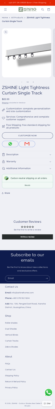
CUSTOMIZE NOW (27, 136)
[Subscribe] (47, 278)
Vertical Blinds (11, 335)
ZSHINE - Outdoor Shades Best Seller (26, 403)
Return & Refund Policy (15, 382)
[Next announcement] (50, 3)
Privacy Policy (11, 388)
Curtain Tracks (11, 341)
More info (27, 185)
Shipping (5, 102)
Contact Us (10, 370)
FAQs (7, 364)
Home (5, 18)
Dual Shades (11, 329)
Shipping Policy (12, 376)
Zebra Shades (11, 347)
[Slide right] (33, 82)
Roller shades (11, 323)
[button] (5, 9)
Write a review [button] (27, 237)
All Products (17, 18)
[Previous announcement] (5, 3)
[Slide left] (22, 82)
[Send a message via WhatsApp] (48, 392)
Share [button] (7, 193)
